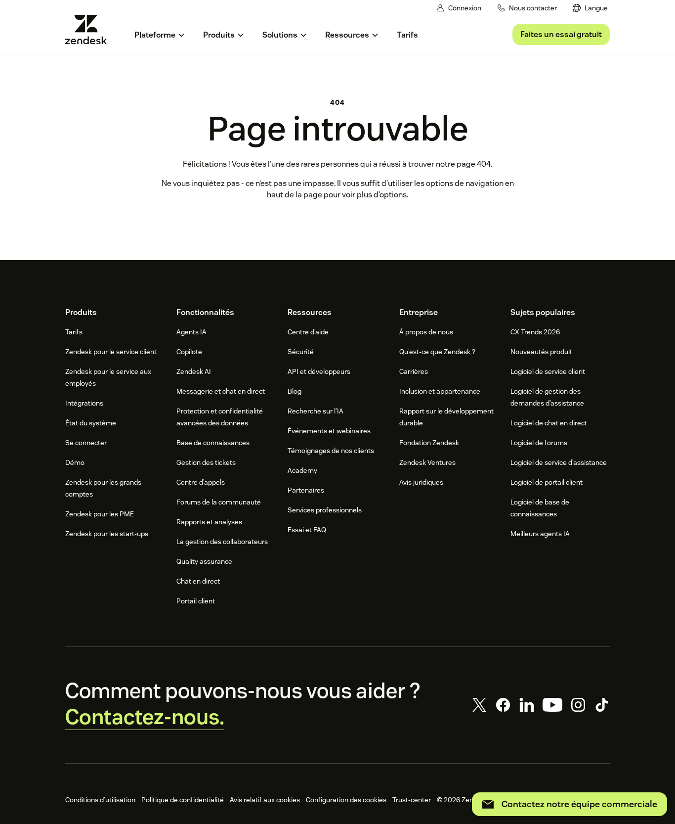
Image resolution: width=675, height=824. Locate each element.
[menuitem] (590, 8)
